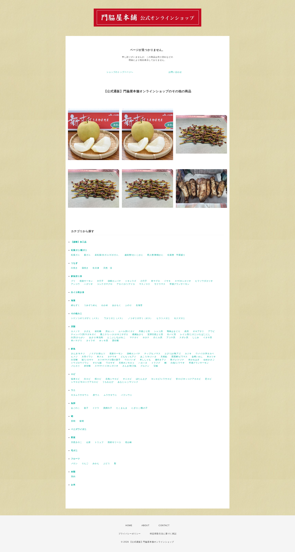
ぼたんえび (141, 379)
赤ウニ (96, 395)
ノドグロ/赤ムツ (97, 353)
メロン (74, 463)
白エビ (87, 379)
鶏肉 (73, 476)
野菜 (73, 437)
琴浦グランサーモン (179, 284)
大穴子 (100, 281)
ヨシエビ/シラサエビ (161, 379)
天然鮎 (164, 356)
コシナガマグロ (105, 284)
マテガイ (134, 337)
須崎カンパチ (114, 281)
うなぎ (74, 263)
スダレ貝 (183, 337)
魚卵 (73, 403)
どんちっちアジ (128, 356)
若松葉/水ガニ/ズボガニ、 (108, 255)
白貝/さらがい (78, 337)
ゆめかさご (209, 360)
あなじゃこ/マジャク (128, 382)
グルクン (145, 366)
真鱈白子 (107, 408)
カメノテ (75, 331)
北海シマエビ (112, 379)
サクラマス (159, 284)
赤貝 (186, 331)
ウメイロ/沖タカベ (205, 353)
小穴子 (143, 281)
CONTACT (164, 525)
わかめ (104, 305)
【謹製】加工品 (79, 242)
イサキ (167, 281)
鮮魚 (73, 349)
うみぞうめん (90, 305)
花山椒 (128, 442)
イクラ (96, 408)
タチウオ (112, 356)
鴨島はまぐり (173, 331)
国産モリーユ (114, 442)
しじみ (195, 337)
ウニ (73, 390)
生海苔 (139, 305)
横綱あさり (137, 334)
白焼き (74, 268)
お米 (73, 485)
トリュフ (99, 442)
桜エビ (98, 379)
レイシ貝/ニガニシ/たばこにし (195, 334)
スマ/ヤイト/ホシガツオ (106, 366)
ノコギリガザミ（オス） (140, 318)
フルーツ (75, 458)
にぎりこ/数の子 (139, 408)
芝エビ (208, 379)
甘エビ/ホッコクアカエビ (188, 379)
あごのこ (75, 408)
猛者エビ (75, 379)
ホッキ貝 (103, 340)
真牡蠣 (115, 340)
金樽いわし (197, 356)
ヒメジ (74, 356)
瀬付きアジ (160, 360)
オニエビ (127, 379)
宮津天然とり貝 (155, 334)
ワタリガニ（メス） (114, 318)
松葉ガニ (75, 255)
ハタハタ (142, 363)
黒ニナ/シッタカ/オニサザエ (114, 334)
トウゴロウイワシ (80, 363)
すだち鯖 (97, 363)
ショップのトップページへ (120, 72)
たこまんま (121, 408)
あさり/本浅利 (96, 337)
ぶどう (106, 463)
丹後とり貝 (144, 331)
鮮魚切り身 (76, 276)
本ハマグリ (76, 340)
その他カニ (76, 313)
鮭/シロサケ (88, 360)
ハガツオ (88, 284)
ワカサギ (110, 363)
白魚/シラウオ (178, 363)
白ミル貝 (157, 337)
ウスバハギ (130, 360)
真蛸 (73, 421)
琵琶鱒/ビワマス (179, 356)
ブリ (73, 281)
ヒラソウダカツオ (204, 281)
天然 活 (107, 268)
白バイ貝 (171, 334)
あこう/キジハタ (148, 356)
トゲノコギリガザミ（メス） (85, 318)
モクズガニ (179, 318)
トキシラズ (130, 281)
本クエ (100, 356)
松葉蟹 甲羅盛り (176, 255)
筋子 (86, 408)
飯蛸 (82, 421)
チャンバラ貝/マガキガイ (83, 334)
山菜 (88, 442)
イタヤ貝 (207, 337)
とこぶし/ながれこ (116, 337)
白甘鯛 (74, 360)
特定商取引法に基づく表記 (163, 533)
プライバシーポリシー (129, 533)
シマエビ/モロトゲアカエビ (84, 382)
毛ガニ (74, 450)
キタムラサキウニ (80, 395)
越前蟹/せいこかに (134, 255)
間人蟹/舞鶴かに (155, 255)
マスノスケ (144, 284)
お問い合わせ (175, 72)
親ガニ (87, 255)
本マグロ (155, 281)
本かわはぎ (193, 360)
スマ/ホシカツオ (183, 281)
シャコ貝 (158, 331)
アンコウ (75, 284)
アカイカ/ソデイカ (126, 284)
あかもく (116, 305)
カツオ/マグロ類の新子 (109, 360)
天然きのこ (76, 442)
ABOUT (145, 525)
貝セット (110, 331)
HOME (128, 525)
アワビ (211, 331)
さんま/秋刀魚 (129, 366)
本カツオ (211, 356)
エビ (73, 374)
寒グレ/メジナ (177, 360)
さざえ (87, 331)
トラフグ (155, 363)
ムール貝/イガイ (126, 331)
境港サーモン (86, 281)
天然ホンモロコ (126, 363)
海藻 (73, 300)
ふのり (128, 305)
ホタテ (146, 337)
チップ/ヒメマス (152, 353)
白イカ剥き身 (77, 292)
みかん (96, 463)
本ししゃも (145, 360)
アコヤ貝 (170, 337)
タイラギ (90, 340)
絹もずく (75, 305)
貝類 (73, 326)
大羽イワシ (87, 356)
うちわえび (108, 382)
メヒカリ (75, 366)
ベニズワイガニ (79, 429)
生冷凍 (96, 268)
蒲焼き (85, 268)
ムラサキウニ (110, 395)
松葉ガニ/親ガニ (79, 250)
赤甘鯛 (87, 366)
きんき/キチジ (78, 353)
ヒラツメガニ (163, 318)
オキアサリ (198, 331)
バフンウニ (126, 395)
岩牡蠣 (98, 331)
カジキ (188, 353)
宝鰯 (155, 366)
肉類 (73, 472)
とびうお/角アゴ (173, 353)
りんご (85, 463)
